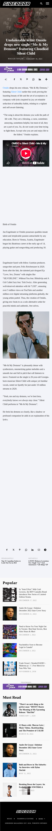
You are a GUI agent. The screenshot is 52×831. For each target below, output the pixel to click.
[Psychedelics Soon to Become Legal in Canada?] (10, 650)
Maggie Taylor (16, 59)
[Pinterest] (27, 79)
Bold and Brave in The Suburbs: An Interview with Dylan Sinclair (32, 767)
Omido (6, 88)
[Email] (39, 550)
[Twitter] (20, 79)
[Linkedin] (40, 79)
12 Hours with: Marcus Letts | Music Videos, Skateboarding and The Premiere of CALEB (31, 728)
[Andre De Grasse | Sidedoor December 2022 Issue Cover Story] (10, 613)
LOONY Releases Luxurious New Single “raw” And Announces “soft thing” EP (38, 563)
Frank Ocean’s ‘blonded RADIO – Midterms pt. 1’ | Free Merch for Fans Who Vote (32, 665)
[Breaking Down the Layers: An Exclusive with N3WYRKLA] (10, 790)
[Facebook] (14, 79)
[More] (46, 79)
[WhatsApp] (33, 79)
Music (26, 35)
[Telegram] (45, 550)
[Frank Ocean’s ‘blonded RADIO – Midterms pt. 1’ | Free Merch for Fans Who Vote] (10, 668)
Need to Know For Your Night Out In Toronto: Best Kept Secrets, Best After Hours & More (33, 629)
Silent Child (16, 92)
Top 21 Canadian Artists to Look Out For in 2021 (11, 562)
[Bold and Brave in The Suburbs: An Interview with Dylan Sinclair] (10, 770)
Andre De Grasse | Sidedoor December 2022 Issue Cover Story (30, 747)
